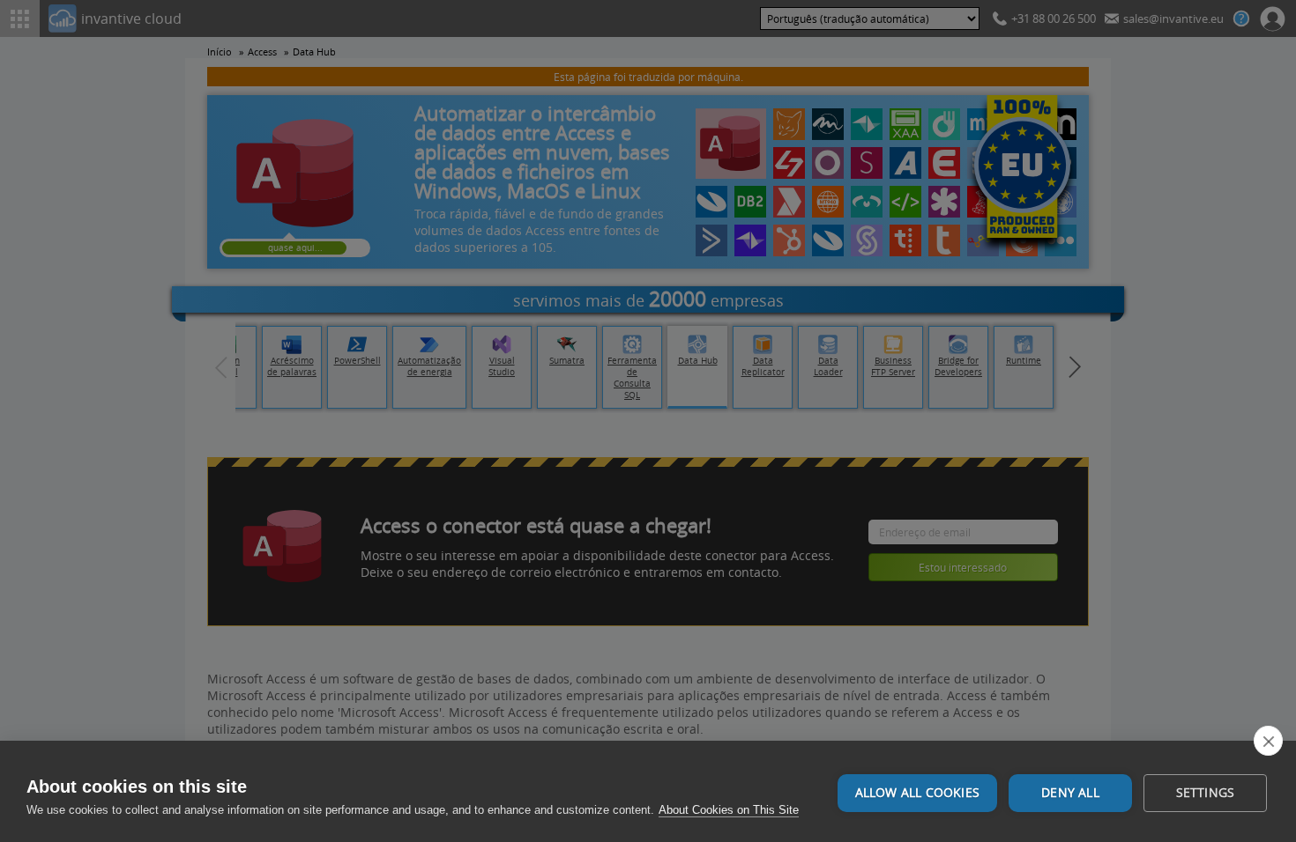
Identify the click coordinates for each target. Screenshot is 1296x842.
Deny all (1070, 793)
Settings (1205, 793)
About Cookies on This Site (729, 809)
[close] (1268, 741)
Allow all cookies (917, 793)
